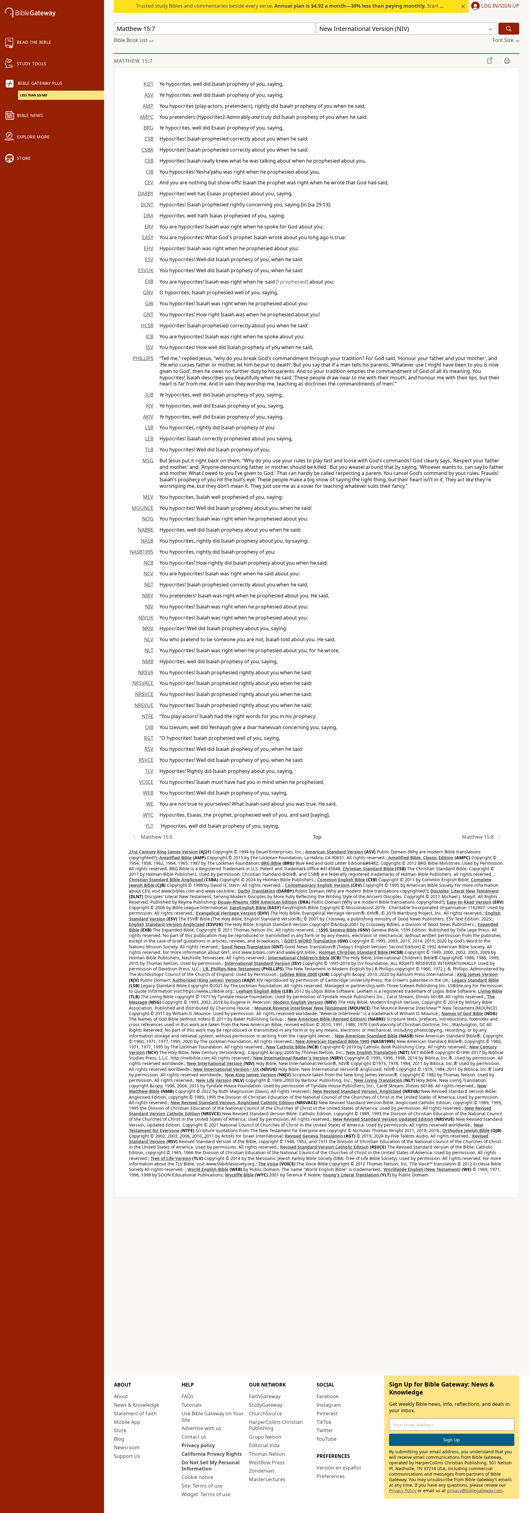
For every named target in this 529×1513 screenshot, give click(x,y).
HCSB (147, 325)
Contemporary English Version (317, 885)
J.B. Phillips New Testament (231, 969)
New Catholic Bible (286, 1047)
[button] (494, 6)
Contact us (194, 1436)
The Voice (268, 1164)
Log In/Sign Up (500, 6)
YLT (149, 825)
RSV (148, 749)
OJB (149, 727)
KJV (149, 405)
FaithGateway (264, 1396)
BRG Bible (271, 863)
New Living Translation (378, 1080)
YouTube (326, 1439)
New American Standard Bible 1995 (332, 1041)
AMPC (146, 117)
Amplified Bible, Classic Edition (420, 857)
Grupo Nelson (265, 1436)
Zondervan (261, 1470)
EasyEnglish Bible (248, 907)
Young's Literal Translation (351, 1175)
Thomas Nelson (267, 1454)
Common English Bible (341, 880)
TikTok (324, 1422)
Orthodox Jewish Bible (466, 1130)
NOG (147, 518)
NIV (149, 606)
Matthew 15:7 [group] (133, 61)
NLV (148, 639)
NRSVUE (143, 705)
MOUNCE (142, 508)
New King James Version (250, 1075)
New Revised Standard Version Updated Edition (383, 1119)
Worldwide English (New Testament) (422, 1169)
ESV (149, 259)
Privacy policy (198, 1445)
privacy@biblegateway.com (475, 1490)
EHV (148, 248)
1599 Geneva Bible (337, 930)
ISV (149, 347)
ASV (148, 95)
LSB (149, 427)
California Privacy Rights (212, 1454)
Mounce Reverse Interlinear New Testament (300, 1008)
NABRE (145, 529)
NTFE (147, 716)
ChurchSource (265, 1413)
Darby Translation (256, 891)
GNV (148, 292)
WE (149, 803)
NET (148, 584)
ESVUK (145, 270)
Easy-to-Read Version (469, 902)
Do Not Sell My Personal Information (211, 1465)
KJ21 (148, 84)
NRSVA (145, 672)
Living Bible (490, 991)
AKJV (148, 416)
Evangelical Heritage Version (226, 913)
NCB (148, 562)
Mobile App (127, 1422)
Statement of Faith (135, 1413)
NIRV (147, 595)
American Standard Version (334, 852)
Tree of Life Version (171, 1158)
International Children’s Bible (298, 958)
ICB (149, 336)
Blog (119, 1439)
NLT (148, 650)
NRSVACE (142, 683)
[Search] (508, 29)
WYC (148, 814)
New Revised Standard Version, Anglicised (357, 1091)
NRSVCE (144, 694)
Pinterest (327, 1413)
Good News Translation (245, 947)
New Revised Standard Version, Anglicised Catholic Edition (232, 1102)
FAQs (187, 1396)
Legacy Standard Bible (475, 980)
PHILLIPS (143, 358)
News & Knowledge (136, 1405)
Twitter (325, 1430)
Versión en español (339, 1467)
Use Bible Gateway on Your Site (213, 1416)
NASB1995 (141, 551)
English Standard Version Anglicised (167, 924)
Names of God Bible (462, 1013)
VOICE (146, 782)
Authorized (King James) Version (206, 980)
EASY (147, 237)
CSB (148, 138)
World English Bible (207, 1169)
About (121, 1396)
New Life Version (213, 1080)
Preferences (331, 1476)
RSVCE (146, 760)
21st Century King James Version (163, 852)
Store (120, 1430)
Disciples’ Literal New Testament (464, 891)
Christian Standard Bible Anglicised (166, 880)
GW (149, 303)
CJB (149, 171)
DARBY (145, 193)
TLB (149, 449)
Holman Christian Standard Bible (353, 952)
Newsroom (127, 1447)
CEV (148, 182)
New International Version (214, 1063)
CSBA (147, 149)
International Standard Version (257, 963)
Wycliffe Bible (239, 1175)
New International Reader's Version (290, 1058)
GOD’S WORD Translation (310, 941)
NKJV (147, 628)
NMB (147, 661)
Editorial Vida (264, 1445)
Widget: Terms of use (206, 1494)
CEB (148, 160)
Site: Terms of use (202, 1485)
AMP (148, 106)
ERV (148, 226)
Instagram (329, 1405)
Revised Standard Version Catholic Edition (324, 1147)
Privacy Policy (402, 1490)
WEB (148, 792)
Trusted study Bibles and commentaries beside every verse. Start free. (293, 5)
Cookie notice (197, 1477)
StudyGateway (265, 1405)
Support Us (127, 1456)
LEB (149, 438)
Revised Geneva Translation (314, 1136)
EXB (149, 281)
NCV (148, 573)
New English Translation (371, 1052)
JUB (149, 394)
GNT (148, 314)
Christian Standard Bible (368, 868)
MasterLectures (267, 1479)
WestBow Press (267, 1462)
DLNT (147, 204)
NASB (147, 540)
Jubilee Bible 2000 (298, 974)
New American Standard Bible (366, 1036)
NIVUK (145, 617)
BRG (148, 127)
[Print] (507, 61)
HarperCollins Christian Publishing (276, 1425)
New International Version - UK (226, 1069)
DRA (148, 215)
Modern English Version (298, 1002)
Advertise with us (201, 1428)
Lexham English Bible (258, 991)
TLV (149, 771)
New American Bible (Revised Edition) (327, 1019)
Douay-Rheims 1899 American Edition (257, 902)
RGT (148, 738)
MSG (147, 460)
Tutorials (192, 1405)
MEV (148, 497)
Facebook (328, 1396)
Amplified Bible (175, 857)
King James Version (477, 974)
